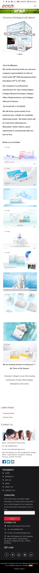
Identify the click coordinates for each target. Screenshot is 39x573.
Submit (12, 519)
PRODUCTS (9, 476)
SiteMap (25, 565)
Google (16, 569)
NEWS (7, 483)
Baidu (22, 569)
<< (19, 54)
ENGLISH (32, 1)
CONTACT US (10, 490)
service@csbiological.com (16, 449)
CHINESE (22, 1)
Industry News (8, 417)
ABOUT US (9, 487)
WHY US (8, 480)
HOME (7, 473)
